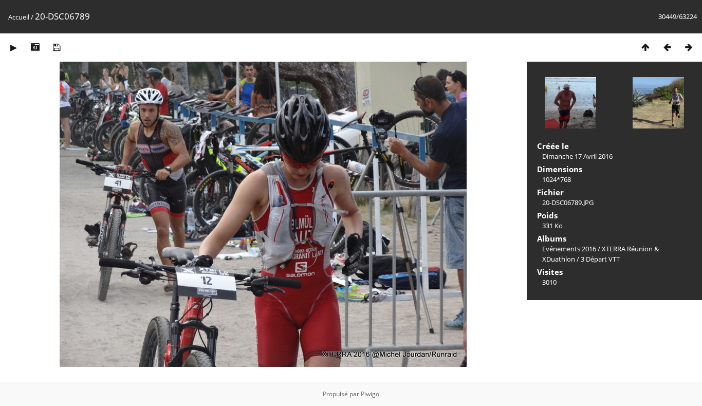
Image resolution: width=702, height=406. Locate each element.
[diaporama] (13, 47)
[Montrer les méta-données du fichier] (35, 47)
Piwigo (370, 394)
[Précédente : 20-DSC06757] (667, 47)
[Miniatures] (645, 47)
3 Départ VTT (600, 259)
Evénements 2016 (569, 248)
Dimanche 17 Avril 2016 (577, 156)
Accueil (18, 17)
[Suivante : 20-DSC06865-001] (688, 47)
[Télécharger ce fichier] (56, 47)
